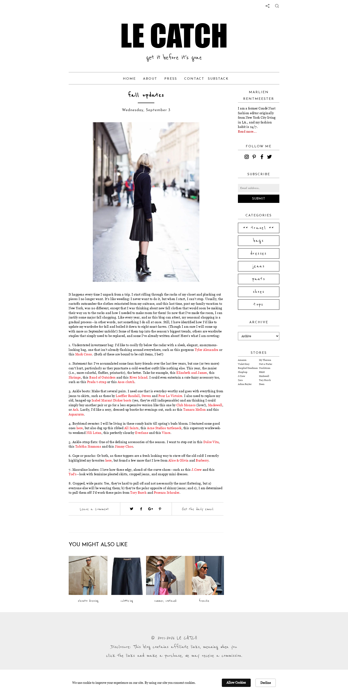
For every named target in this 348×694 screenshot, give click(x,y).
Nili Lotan (94, 433)
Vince (166, 433)
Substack (218, 79)
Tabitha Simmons (88, 446)
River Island (138, 377)
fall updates (146, 95)
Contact (194, 79)
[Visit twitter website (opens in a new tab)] (131, 509)
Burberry (202, 460)
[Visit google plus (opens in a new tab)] (150, 509)
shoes (259, 292)
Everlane (141, 433)
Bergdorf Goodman (248, 368)
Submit (258, 199)
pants (258, 279)
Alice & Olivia (178, 460)
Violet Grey (244, 364)
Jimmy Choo (124, 446)
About (150, 79)
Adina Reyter (245, 384)
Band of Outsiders (102, 377)
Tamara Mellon (194, 409)
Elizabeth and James (191, 373)
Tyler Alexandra (207, 350)
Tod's (73, 474)
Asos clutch (126, 382)
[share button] (277, 6)
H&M (262, 372)
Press (170, 79)
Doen (261, 384)
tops (258, 304)
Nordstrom (264, 368)
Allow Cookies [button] (236, 682)
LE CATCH (174, 35)
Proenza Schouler (166, 492)
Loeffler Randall (128, 396)
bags (259, 241)
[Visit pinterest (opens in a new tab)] (160, 509)
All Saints (131, 428)
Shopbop (242, 372)
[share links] (267, 6)
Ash (76, 409)
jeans (259, 266)
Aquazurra (76, 414)
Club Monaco (186, 405)
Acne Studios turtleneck (164, 428)
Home (129, 79)
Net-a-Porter (265, 364)
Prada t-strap (97, 382)
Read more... (247, 131)
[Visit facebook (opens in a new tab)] (141, 509)
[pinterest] (255, 157)
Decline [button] (265, 683)
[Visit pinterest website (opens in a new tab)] (86, 133)
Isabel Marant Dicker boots (112, 400)
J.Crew (197, 469)
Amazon (242, 360)
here (79, 428)
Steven (146, 396)
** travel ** (258, 228)
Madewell (215, 405)
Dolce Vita (211, 442)
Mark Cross (83, 354)
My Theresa (265, 360)
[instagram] (247, 157)
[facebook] (262, 157)
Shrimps (75, 377)
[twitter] (270, 157)
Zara (240, 380)
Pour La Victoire (170, 396)
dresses (258, 253)
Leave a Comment (94, 509)
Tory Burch (138, 492)
